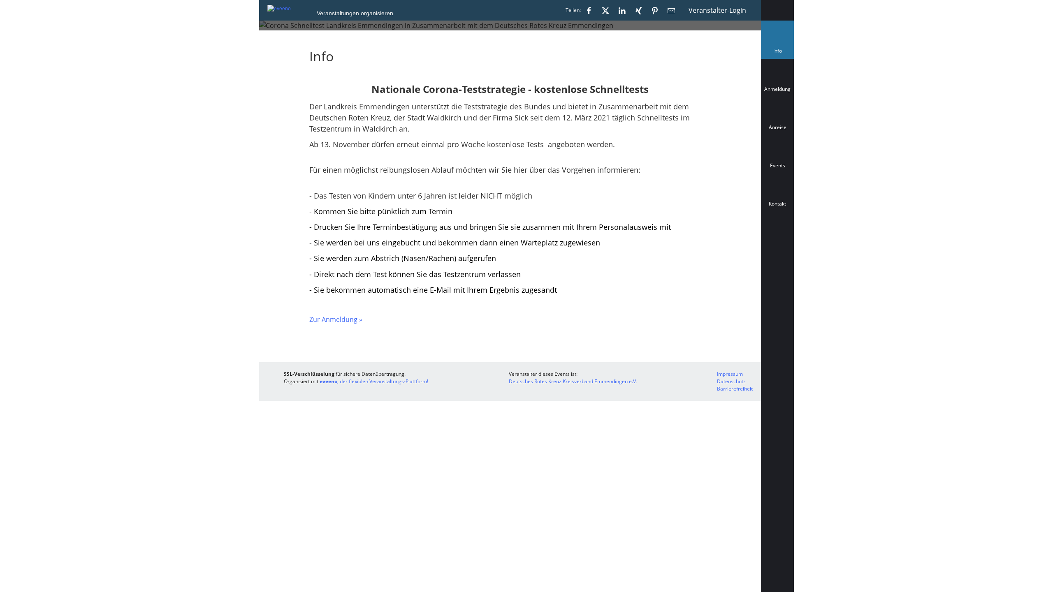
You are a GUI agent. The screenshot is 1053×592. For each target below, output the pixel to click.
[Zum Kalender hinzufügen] (777, 240)
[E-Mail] (671, 10)
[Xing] (638, 10)
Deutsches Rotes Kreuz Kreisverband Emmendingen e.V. (573, 381)
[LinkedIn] (622, 10)
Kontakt (777, 203)
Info (779, 53)
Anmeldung (777, 89)
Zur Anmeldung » (335, 319)
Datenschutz (731, 381)
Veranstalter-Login (717, 10)
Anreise (777, 127)
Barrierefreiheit (735, 388)
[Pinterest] (655, 10)
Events (777, 165)
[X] (605, 10)
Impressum (730, 373)
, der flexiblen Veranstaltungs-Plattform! (374, 381)
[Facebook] (589, 10)
